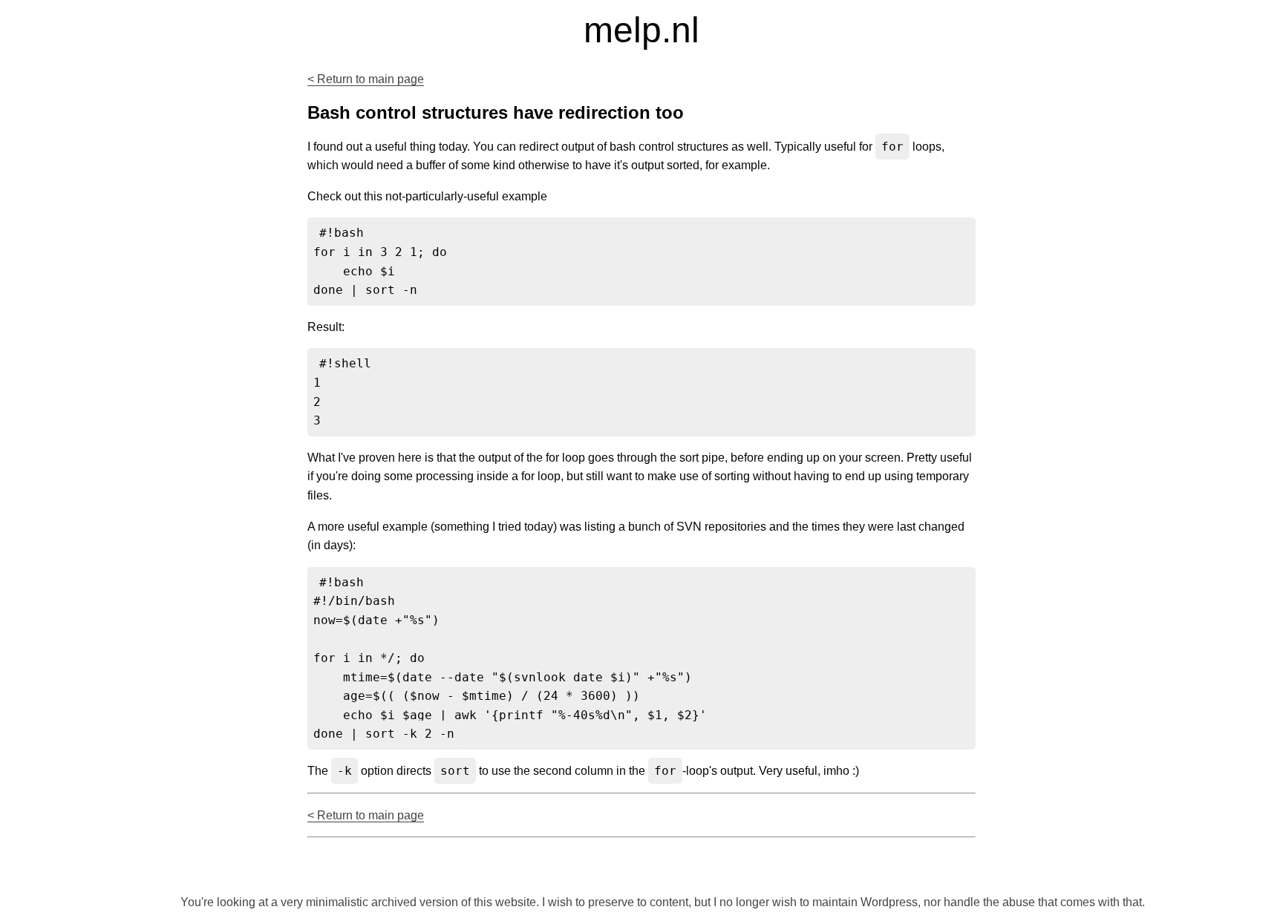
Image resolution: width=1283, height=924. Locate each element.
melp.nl (641, 30)
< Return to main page (365, 79)
